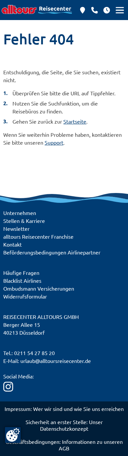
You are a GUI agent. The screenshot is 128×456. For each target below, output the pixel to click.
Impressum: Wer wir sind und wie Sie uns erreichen (64, 408)
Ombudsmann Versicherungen (38, 288)
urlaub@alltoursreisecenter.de (55, 360)
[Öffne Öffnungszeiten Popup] (94, 10)
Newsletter (16, 228)
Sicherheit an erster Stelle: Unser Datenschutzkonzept (64, 425)
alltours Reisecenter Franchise (38, 236)
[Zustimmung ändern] (13, 435)
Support (54, 142)
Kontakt (12, 244)
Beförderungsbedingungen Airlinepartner (51, 252)
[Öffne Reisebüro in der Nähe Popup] (82, 10)
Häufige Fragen (21, 272)
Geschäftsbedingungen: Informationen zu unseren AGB (64, 444)
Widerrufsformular (25, 296)
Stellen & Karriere (24, 220)
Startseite (74, 121)
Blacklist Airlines (22, 280)
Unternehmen (19, 212)
